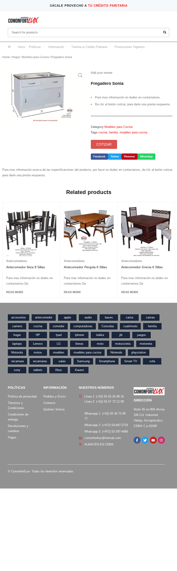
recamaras (40, 361)
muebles (58, 352)
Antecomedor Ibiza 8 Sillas (25, 267)
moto (100, 343)
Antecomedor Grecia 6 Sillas (142, 267)
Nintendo (116, 352)
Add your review (101, 72)
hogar (17, 335)
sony (17, 370)
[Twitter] (145, 440)
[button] (80, 75)
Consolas (108, 326)
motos (38, 352)
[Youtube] (153, 440)
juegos (141, 335)
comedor (58, 326)
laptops (17, 343)
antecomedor (43, 317)
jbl (120, 335)
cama (129, 317)
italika (100, 335)
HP (38, 335)
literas (79, 343)
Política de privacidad (22, 396)
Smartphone (107, 361)
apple (67, 317)
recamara (17, 361)
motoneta (146, 343)
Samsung (83, 361)
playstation (138, 352)
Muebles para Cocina (35, 57)
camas (150, 317)
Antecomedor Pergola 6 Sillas (85, 267)
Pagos (12, 437)
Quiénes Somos (54, 409)
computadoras (83, 326)
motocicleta (122, 343)
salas (62, 361)
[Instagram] (161, 440)
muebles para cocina (133, 132)
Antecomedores (16, 261)
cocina (102, 132)
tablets (37, 370)
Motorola (17, 352)
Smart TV (130, 361)
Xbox (58, 370)
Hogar (16, 57)
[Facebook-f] (137, 440)
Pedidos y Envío (54, 396)
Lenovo (38, 343)
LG (59, 343)
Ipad (59, 335)
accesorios (18, 317)
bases (109, 317)
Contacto (49, 403)
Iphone (79, 335)
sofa (152, 361)
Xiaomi (79, 370)
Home (6, 57)
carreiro (17, 326)
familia (113, 132)
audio (88, 317)
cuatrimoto (130, 326)
